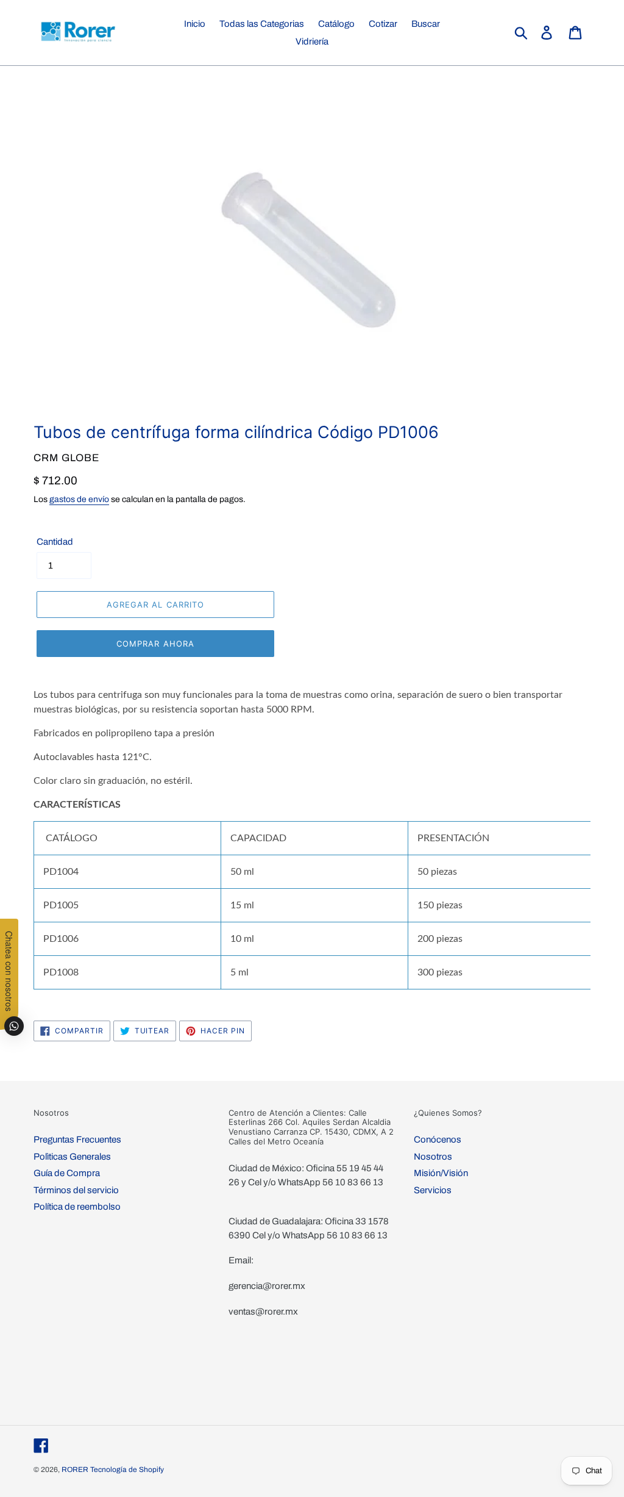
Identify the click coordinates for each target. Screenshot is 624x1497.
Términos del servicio (76, 1190)
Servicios (433, 1190)
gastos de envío (79, 499)
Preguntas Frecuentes (77, 1139)
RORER (75, 1469)
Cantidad (55, 542)
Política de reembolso (77, 1207)
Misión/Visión (441, 1173)
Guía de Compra (67, 1173)
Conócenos (437, 1139)
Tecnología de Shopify (127, 1469)
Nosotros (433, 1156)
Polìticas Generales (72, 1156)
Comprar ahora (155, 643)
